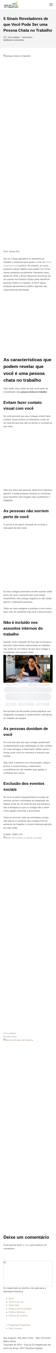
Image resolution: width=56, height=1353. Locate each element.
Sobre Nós (14, 1305)
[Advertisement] (28, 320)
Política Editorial (17, 1312)
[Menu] (51, 4)
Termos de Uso (16, 1301)
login (26, 1245)
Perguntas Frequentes (19, 1325)
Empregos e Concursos (13, 40)
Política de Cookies (18, 1315)
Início (11, 1298)
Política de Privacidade (20, 1308)
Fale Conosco (15, 1328)
